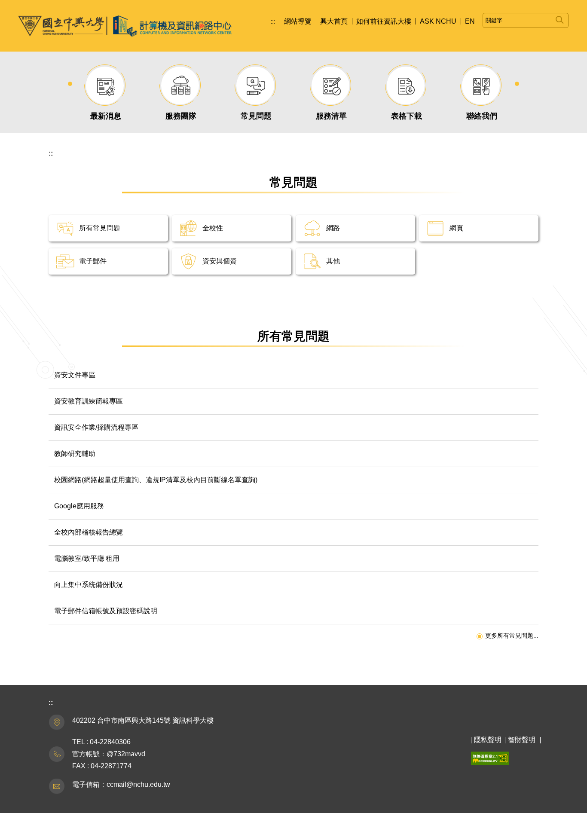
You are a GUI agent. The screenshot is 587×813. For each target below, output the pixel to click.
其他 (333, 261)
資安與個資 (219, 261)
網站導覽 (298, 21)
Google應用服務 (79, 506)
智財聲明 (521, 739)
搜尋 (559, 18)
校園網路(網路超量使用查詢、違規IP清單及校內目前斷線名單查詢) (155, 479)
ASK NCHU (438, 21)
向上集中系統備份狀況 (88, 584)
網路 (333, 228)
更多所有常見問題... (511, 635)
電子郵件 (93, 261)
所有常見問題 (99, 228)
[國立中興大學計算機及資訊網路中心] (125, 26)
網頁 (456, 228)
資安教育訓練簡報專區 (88, 401)
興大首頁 (334, 21)
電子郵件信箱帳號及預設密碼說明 (105, 610)
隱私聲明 (487, 739)
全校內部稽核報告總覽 (88, 532)
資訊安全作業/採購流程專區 (96, 427)
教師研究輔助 (74, 453)
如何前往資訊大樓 (383, 21)
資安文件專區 (74, 375)
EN (470, 21)
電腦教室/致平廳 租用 (86, 558)
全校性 (212, 228)
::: (272, 21)
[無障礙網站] (490, 757)
